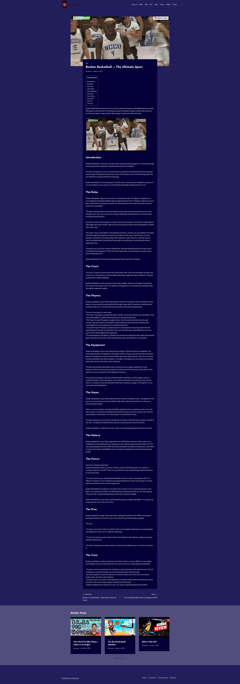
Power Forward (94, 320)
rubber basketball (103, 278)
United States (125, 441)
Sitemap (173, 678)
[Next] (166, 637)
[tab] (116, 658)
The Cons (90, 103)
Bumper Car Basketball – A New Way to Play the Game (99, 597)
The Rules (90, 84)
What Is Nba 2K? (149, 641)
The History (91, 96)
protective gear (134, 572)
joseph (89, 71)
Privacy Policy (163, 678)
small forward (94, 328)
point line (131, 249)
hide (95, 77)
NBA (146, 4)
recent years (91, 449)
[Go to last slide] (73, 637)
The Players (90, 89)
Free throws (115, 412)
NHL (156, 4)
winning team (144, 174)
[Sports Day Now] (71, 4)
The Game (90, 94)
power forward (132, 328)
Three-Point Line (112, 251)
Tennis (162, 4)
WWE (168, 4)
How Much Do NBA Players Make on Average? (85, 643)
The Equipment (92, 91)
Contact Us (152, 678)
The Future (90, 98)
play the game (136, 470)
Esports (134, 4)
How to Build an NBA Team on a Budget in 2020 (140, 596)
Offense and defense (140, 225)
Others (174, 4)
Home (144, 678)
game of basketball (135, 108)
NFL (151, 4)
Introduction (91, 81)
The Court (90, 86)
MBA (141, 4)
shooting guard (91, 330)
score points (90, 201)
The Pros (90, 101)
